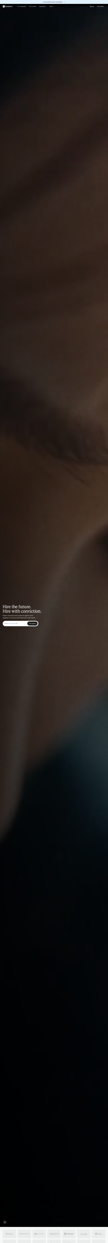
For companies (22, 6)
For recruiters (32, 6)
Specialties (42, 6)
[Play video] (5, 1222)
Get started (32, 623)
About (51, 6)
